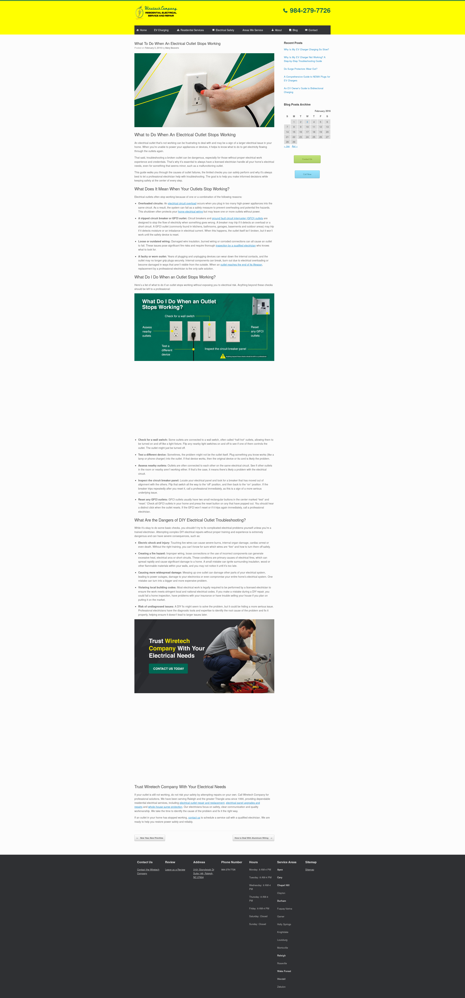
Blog (295, 30)
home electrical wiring (190, 211)
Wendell (281, 979)
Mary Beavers (172, 47)
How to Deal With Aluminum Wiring (253, 838)
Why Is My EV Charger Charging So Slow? (306, 49)
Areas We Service (252, 30)
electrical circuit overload (182, 203)
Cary (279, 877)
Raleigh (281, 955)
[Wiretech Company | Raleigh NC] (156, 13)
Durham (281, 900)
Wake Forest (284, 971)
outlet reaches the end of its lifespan (241, 264)
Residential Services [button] (192, 30)
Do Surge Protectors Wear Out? (300, 68)
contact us (194, 817)
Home (143, 30)
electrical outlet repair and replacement (202, 803)
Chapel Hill (283, 885)
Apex (280, 869)
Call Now (307, 174)
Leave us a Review (175, 869)
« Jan (287, 146)
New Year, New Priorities (149, 838)
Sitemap (309, 869)
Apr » (295, 146)
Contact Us (307, 159)
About (278, 30)
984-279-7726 (309, 10)
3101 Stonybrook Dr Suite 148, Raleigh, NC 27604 (203, 873)
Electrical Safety (225, 30)
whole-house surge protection (165, 807)
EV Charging (161, 30)
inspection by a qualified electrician (236, 245)
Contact (313, 30)
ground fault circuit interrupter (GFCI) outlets (237, 218)
